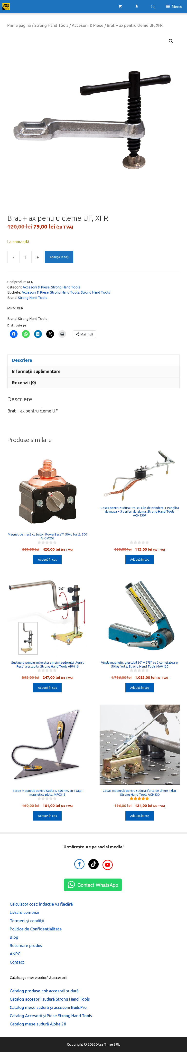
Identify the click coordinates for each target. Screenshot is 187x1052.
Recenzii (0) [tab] (24, 382)
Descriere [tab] (22, 360)
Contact (17, 962)
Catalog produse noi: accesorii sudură (44, 990)
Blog (14, 937)
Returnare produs (26, 945)
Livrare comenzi (24, 912)
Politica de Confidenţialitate (36, 929)
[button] (171, 41)
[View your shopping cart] (120, 6)
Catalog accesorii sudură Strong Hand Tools (50, 999)
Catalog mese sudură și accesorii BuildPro (48, 1007)
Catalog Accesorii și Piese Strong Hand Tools (51, 1015)
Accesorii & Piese (87, 25)
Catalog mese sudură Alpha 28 (38, 1024)
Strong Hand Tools (51, 25)
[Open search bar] (153, 7)
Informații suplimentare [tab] (36, 371)
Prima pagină (19, 25)
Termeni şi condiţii (27, 920)
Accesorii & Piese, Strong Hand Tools (50, 292)
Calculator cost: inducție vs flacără (41, 904)
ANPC (15, 953)
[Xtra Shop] (6, 6)
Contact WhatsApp (97, 884)
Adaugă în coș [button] (47, 559)
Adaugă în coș (59, 256)
